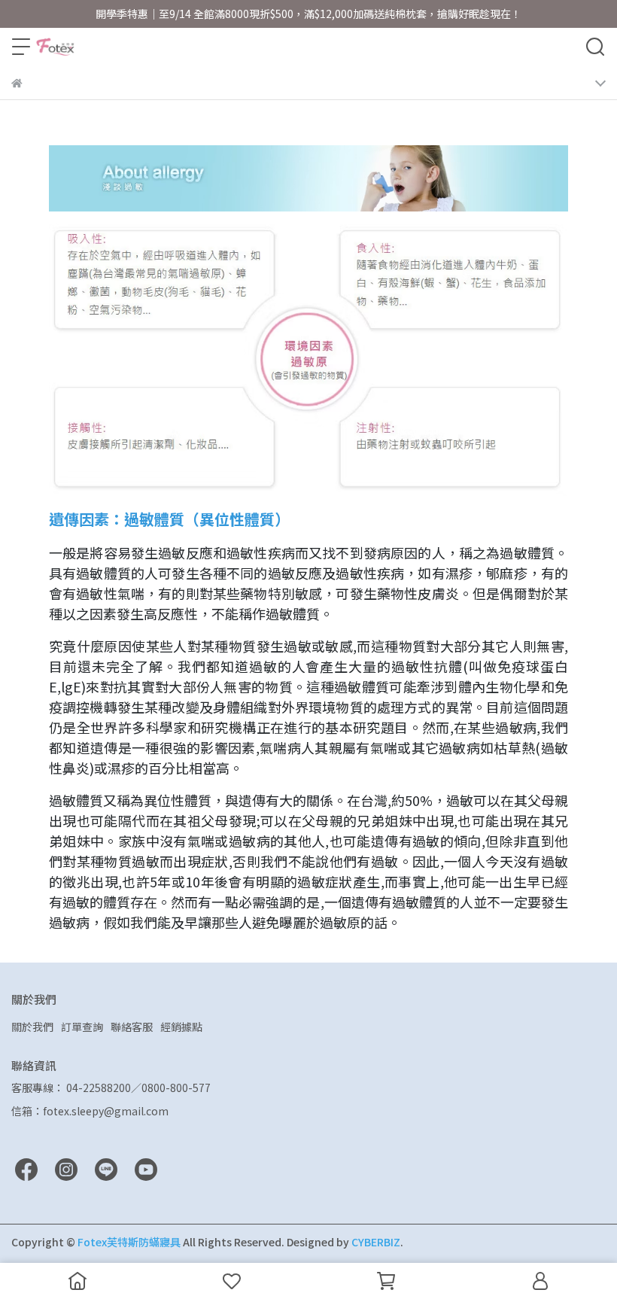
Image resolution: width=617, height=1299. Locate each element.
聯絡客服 (132, 1026)
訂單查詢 (82, 1026)
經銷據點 (181, 1026)
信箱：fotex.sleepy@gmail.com (90, 1110)
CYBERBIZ (375, 1241)
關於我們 (32, 1026)
